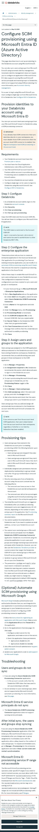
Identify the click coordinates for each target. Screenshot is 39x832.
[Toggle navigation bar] (3, 2)
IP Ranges (25, 793)
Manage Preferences (19, 816)
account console (18, 204)
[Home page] (3, 13)
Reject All (19, 821)
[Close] (36, 797)
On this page (7, 25)
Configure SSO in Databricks (26, 97)
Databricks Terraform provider (23, 548)
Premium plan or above (12, 162)
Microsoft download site (23, 781)
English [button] (27, 8)
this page (10, 696)
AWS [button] (35, 8)
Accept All (19, 827)
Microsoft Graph (7, 601)
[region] (19, 812)
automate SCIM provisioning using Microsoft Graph (19, 265)
